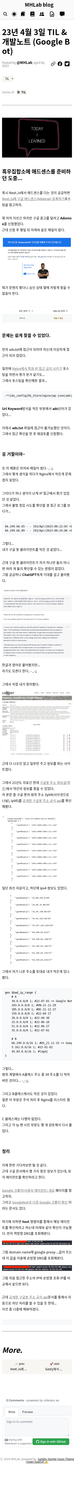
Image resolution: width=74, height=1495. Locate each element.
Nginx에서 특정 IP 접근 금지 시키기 (37, 368)
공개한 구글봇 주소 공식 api (42, 800)
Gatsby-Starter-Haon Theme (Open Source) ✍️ (50, 1460)
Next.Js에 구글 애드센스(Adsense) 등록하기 (33, 198)
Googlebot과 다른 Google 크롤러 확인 (40, 1202)
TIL (23, 92)
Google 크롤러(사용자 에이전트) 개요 (28, 1190)
